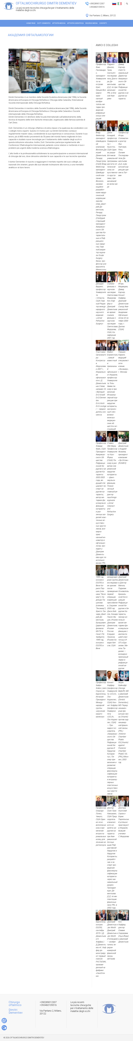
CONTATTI (103, 23)
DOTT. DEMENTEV (44, 23)
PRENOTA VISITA (4, 1020)
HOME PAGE (30, 23)
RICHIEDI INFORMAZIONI (4, 1028)
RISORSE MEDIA (91, 23)
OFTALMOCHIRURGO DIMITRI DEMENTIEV (46, 3)
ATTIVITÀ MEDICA (58, 23)
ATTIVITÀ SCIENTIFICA (75, 23)
